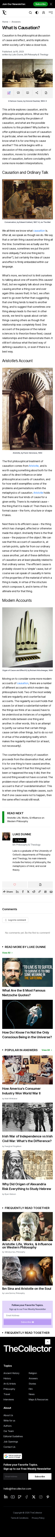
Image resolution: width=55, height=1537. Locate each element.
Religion (33, 1373)
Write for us (9, 1420)
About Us (8, 1415)
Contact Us (9, 1446)
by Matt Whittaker (9, 1098)
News (32, 1394)
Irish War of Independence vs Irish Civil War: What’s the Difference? (27, 1138)
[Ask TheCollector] (9, 93)
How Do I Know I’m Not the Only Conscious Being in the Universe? (27, 1034)
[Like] (14, 884)
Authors (8, 1425)
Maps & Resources (38, 1399)
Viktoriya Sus (10, 1252)
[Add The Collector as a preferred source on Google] (13, 1456)
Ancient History (11, 1373)
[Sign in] (43, 12)
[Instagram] (40, 1497)
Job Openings (11, 1441)
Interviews (9, 1399)
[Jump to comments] (18, 93)
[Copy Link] (39, 891)
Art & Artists (10, 1383)
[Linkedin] (17, 891)
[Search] (30, 12)
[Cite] (46, 93)
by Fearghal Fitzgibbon (11, 1146)
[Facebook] (23, 891)
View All (6, 952)
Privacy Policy (38, 1518)
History (7, 1378)
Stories (32, 1383)
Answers (16, 21)
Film (31, 1388)
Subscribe (40, 4)
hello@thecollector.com (17, 1488)
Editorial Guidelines (13, 1436)
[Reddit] (33, 891)
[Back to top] (47, 1341)
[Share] (36, 93)
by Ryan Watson (9, 1194)
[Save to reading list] (27, 93)
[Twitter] (28, 892)
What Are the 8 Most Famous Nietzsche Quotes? (23, 992)
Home (5, 21)
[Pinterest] (47, 1497)
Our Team (9, 1431)
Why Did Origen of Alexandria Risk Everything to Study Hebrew (26, 1186)
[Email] (51, 892)
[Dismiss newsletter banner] (51, 4)
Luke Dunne (17, 54)
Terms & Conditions (19, 1518)
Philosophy (20, 1252)
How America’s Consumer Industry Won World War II (21, 1091)
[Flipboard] (45, 891)
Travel (7, 1394)
